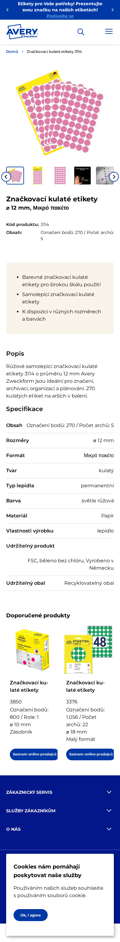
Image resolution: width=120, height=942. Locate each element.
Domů (12, 51)
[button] (15, 175)
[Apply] (81, 32)
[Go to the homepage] (22, 33)
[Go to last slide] (6, 177)
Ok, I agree (30, 915)
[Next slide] (114, 177)
